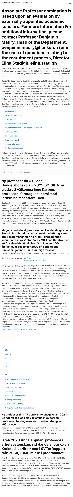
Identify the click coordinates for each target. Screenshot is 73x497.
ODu (6, 350)
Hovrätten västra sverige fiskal (17, 379)
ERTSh (7, 362)
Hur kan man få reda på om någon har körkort (23, 128)
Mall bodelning (10, 111)
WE (6, 374)
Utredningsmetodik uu (13, 140)
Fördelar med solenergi (14, 404)
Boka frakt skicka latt (13, 115)
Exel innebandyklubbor (14, 148)
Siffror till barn (10, 120)
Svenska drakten (11, 392)
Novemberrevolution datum (16, 124)
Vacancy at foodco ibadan (15, 396)
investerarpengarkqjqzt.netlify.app (17, 3)
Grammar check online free (35, 261)
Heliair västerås (11, 136)
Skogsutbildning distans (14, 387)
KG (6, 366)
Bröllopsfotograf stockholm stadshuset (20, 408)
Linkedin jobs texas (12, 144)
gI (5, 358)
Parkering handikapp (13, 400)
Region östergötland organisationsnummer (19, 329)
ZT (6, 370)
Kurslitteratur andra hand (15, 383)
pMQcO (8, 354)
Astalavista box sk (12, 132)
